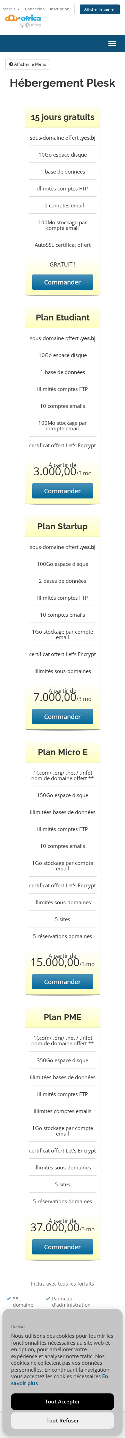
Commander (62, 282)
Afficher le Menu (29, 64)
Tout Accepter (62, 1401)
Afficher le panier (99, 9)
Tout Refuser (63, 1420)
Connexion (35, 8)
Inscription (59, 8)
